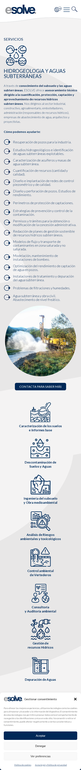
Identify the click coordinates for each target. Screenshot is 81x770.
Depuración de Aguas (40, 679)
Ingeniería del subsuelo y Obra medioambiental (40, 500)
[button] (75, 699)
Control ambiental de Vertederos (40, 573)
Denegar (40, 746)
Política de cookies (22, 764)
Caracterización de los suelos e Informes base (40, 428)
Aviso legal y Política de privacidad (51, 764)
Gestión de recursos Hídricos (40, 645)
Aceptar (40, 735)
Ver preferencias (41, 756)
